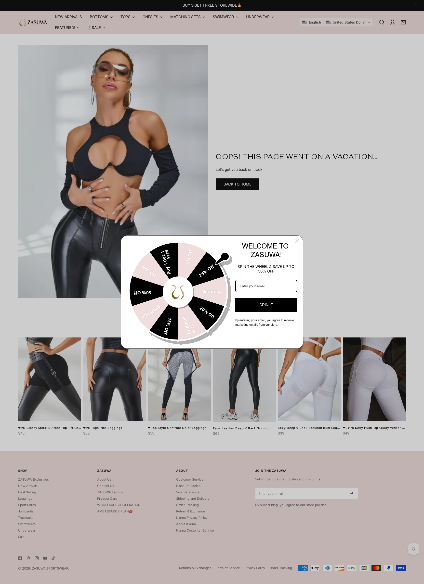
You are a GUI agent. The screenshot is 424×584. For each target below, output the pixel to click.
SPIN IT (266, 305)
